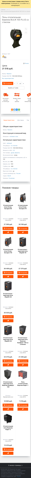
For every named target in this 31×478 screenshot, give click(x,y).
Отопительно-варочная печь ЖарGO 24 (8, 339)
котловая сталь (14, 136)
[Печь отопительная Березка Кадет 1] (23, 374)
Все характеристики (8, 78)
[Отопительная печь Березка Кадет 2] (8, 418)
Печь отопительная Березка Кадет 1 (22, 383)
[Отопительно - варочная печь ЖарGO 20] (8, 286)
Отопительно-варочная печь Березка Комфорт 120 (8, 384)
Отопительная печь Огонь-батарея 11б (8, 251)
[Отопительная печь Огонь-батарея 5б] (8, 197)
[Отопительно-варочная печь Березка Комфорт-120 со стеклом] (23, 330)
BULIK (9, 176)
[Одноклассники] (12, 110)
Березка (9, 73)
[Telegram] (14, 110)
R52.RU (19, 476)
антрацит (9, 143)
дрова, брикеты (15, 152)
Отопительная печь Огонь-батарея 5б (8, 206)
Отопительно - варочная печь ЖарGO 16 (23, 251)
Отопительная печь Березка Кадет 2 (8, 427)
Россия (18, 173)
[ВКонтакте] (17, 110)
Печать (27, 63)
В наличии (11, 178)
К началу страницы (14, 465)
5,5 (14, 150)
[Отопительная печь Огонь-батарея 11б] (8, 242)
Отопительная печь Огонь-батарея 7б (23, 206)
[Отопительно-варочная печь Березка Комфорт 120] (8, 374)
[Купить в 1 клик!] (8, 232)
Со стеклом (14, 145)
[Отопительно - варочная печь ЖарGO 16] (23, 242)
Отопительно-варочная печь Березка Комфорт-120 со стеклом (22, 341)
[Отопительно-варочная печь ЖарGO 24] (8, 330)
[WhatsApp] (19, 110)
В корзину (9, 228)
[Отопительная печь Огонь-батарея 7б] (23, 197)
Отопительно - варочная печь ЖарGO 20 (8, 295)
